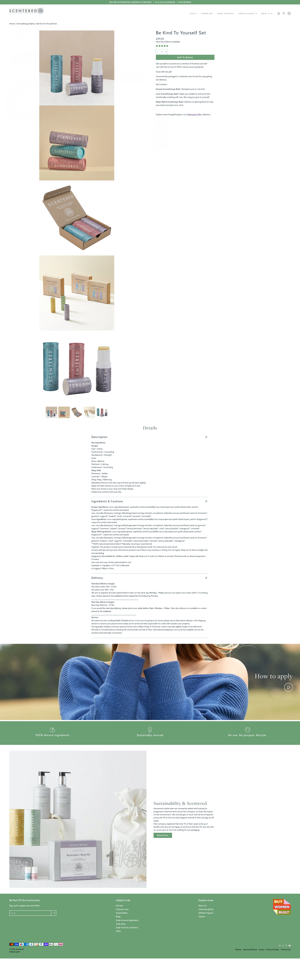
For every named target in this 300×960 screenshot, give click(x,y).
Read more (162, 835)
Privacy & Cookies (272, 950)
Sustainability (122, 913)
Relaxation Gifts (194, 114)
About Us (202, 905)
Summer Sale (207, 13)
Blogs (118, 916)
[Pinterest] (286, 946)
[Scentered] (26, 11)
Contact (261, 950)
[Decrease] (157, 51)
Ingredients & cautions (107, 501)
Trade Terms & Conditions (127, 927)
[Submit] (53, 913)
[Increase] (166, 51)
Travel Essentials (225, 13)
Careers (201, 916)
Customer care (122, 909)
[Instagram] (280, 946)
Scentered (20, 949)
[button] (162, 46)
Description (99, 437)
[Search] (284, 13)
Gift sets (119, 905)
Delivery (97, 577)
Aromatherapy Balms (26, 23)
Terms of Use (286, 950)
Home (12, 23)
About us (265, 13)
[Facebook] (283, 946)
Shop (192, 13)
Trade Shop (121, 924)
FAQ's (118, 931)
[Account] (279, 13)
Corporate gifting (205, 909)
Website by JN (14, 952)
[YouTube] (290, 946)
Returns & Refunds (250, 950)
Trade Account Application (127, 920)
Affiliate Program (205, 913)
